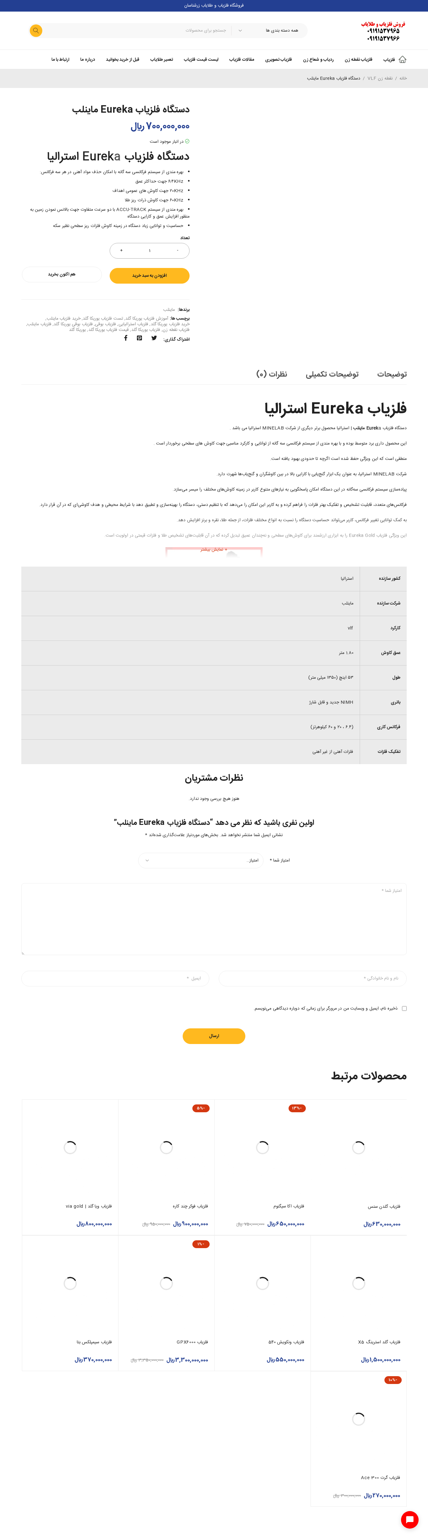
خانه (403, 78)
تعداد (185, 238)
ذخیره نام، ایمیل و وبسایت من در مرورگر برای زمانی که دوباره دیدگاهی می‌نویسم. (325, 1008)
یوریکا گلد (77, 330)
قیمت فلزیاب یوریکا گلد (108, 330)
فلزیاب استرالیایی (133, 324)
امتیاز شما (280, 860)
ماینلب (169, 310)
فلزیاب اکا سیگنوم (289, 1206)
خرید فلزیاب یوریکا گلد (170, 324)
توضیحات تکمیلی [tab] (332, 374)
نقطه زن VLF (380, 78)
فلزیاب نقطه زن (176, 330)
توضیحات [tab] (392, 374)
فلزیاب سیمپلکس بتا (94, 1342)
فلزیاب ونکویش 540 (287, 1342)
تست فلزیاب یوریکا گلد (103, 318)
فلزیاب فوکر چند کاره (190, 1206)
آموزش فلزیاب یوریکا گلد (146, 318)
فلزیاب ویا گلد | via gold (89, 1206)
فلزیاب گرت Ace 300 (380, 1478)
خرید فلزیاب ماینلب (64, 318)
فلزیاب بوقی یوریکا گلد (73, 324)
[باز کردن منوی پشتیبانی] (410, 1520)
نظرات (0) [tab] (271, 374)
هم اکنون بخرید (62, 274)
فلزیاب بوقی (105, 324)
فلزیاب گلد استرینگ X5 (379, 1342)
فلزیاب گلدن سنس (384, 1207)
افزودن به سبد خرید (149, 276)
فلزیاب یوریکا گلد (145, 330)
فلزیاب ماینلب (39, 324)
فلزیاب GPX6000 (192, 1342)
